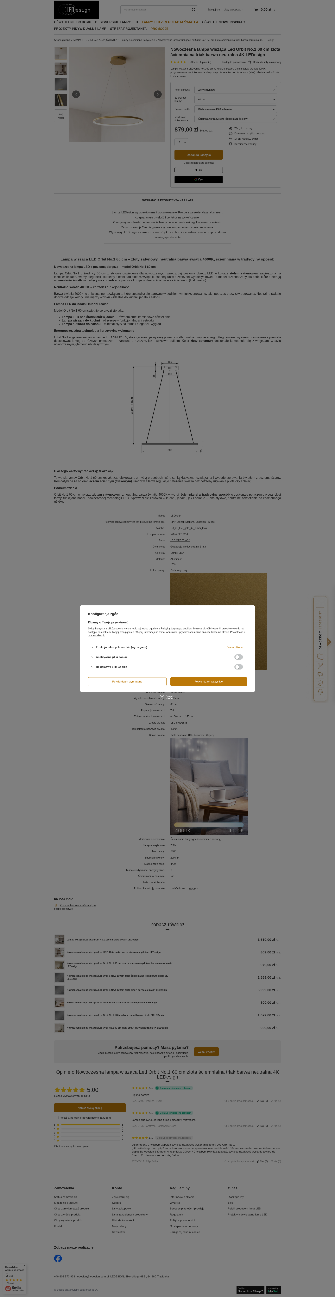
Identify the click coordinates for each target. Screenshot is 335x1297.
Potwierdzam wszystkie (208, 681)
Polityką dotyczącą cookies (176, 628)
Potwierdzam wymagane (127, 681)
